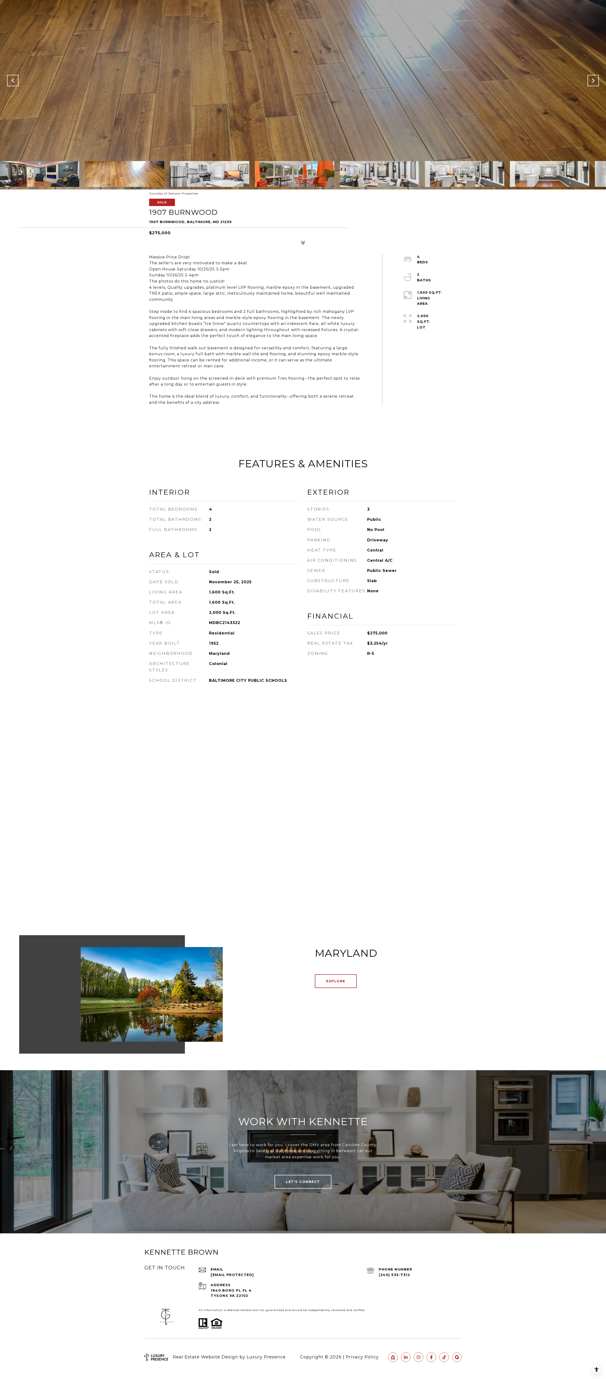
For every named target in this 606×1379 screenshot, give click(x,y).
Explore (335, 981)
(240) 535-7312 (394, 1275)
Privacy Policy (362, 1357)
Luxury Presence (266, 1357)
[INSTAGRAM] (418, 1357)
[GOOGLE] (457, 1357)
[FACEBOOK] (431, 1357)
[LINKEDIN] (405, 1357)
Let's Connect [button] (303, 1182)
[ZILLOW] (393, 1357)
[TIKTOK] (444, 1357)
